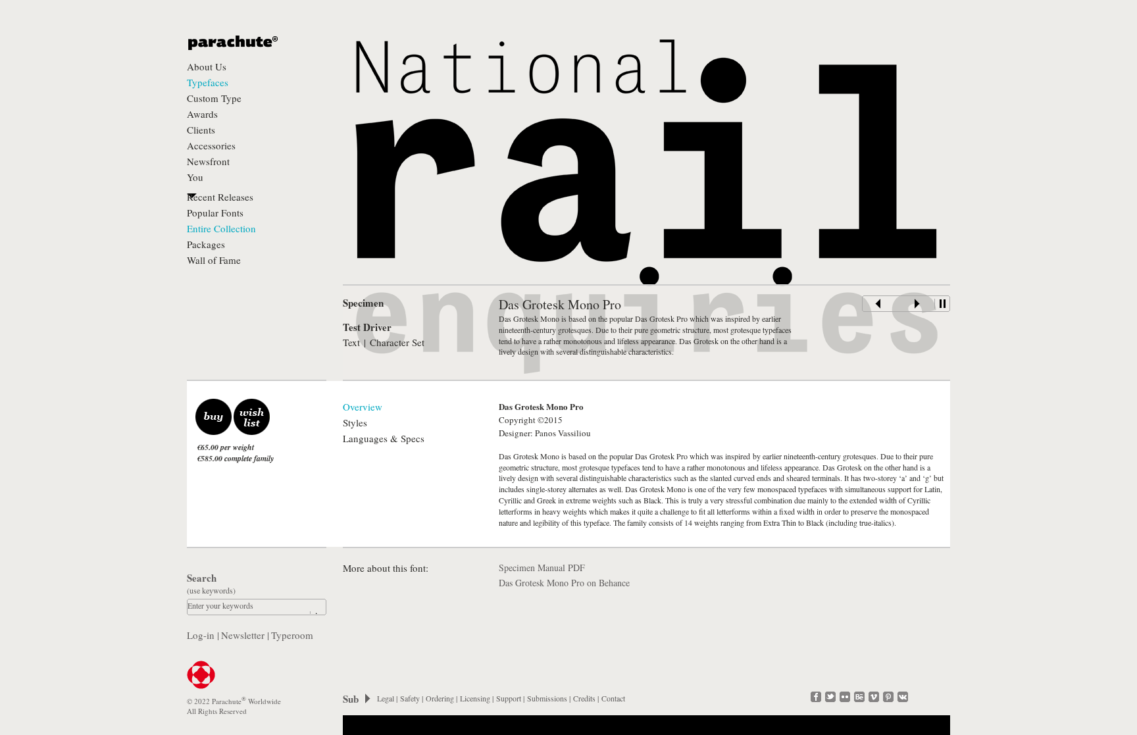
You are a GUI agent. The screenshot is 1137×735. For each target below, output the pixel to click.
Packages (206, 244)
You (195, 177)
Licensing (475, 698)
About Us (206, 66)
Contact (613, 698)
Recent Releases (220, 196)
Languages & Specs (383, 438)
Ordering (440, 698)
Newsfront (208, 161)
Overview (362, 406)
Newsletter (243, 635)
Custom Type (214, 98)
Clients (201, 129)
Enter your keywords (220, 605)
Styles (355, 422)
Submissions (547, 698)
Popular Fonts (215, 212)
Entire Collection (221, 228)
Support (508, 698)
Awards (202, 113)
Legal (385, 698)
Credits (584, 698)
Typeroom (292, 635)
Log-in (201, 635)
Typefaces (207, 82)
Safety (410, 698)
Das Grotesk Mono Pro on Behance (564, 582)
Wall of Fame (214, 259)
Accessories (211, 145)
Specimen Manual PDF (542, 567)
